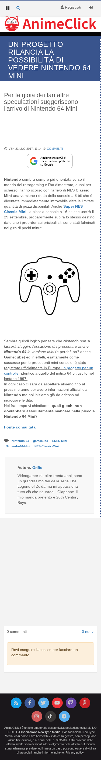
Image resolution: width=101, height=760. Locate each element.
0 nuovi (88, 631)
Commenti (55, 148)
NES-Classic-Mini (46, 446)
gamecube (41, 440)
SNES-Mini (59, 440)
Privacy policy (74, 752)
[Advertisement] (50, 573)
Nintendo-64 (21, 440)
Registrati (72, 7)
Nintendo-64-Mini (18, 446)
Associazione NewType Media (39, 732)
